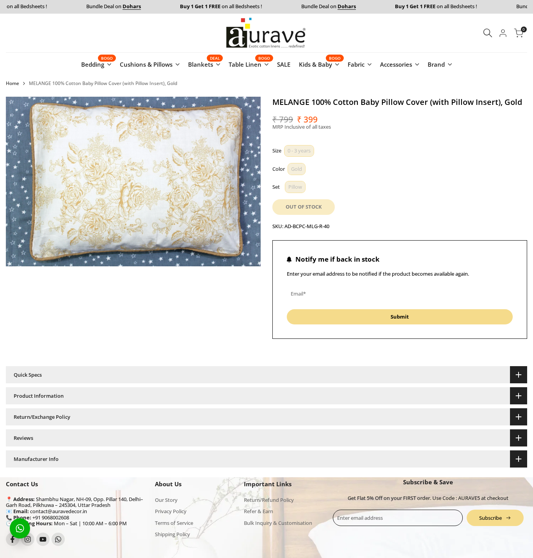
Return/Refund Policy (269, 499)
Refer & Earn (258, 511)
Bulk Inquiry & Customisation (278, 522)
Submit (400, 316)
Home (12, 83)
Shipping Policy (172, 534)
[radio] (299, 151)
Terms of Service (174, 522)
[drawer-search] (487, 32)
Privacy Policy (171, 511)
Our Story (166, 499)
